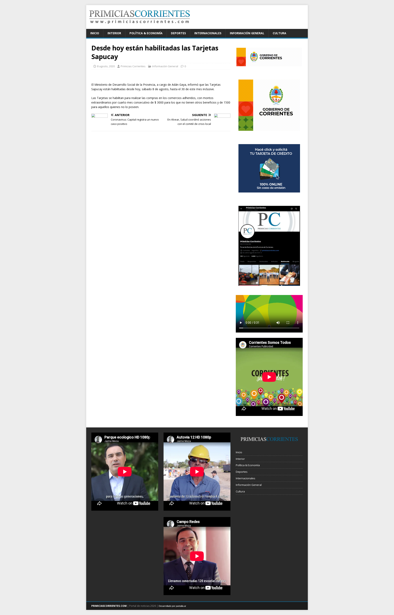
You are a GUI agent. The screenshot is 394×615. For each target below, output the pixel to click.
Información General (247, 33)
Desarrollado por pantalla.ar (172, 606)
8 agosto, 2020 (106, 66)
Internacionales (207, 33)
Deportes (178, 33)
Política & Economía (146, 33)
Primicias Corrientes (133, 66)
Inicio (94, 33)
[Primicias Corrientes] (139, 26)
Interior (114, 33)
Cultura (279, 33)
